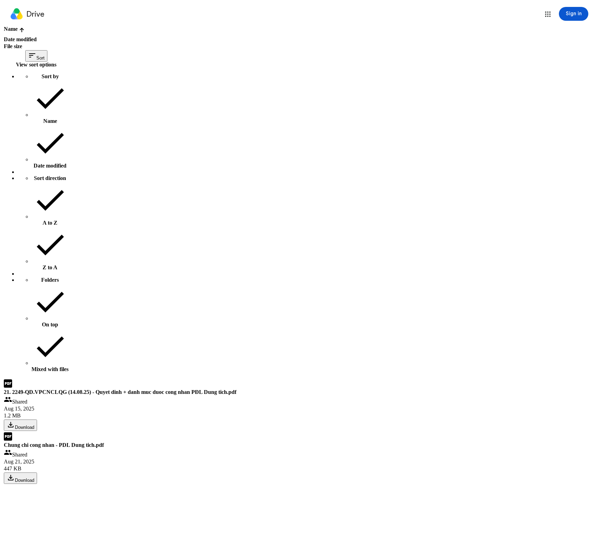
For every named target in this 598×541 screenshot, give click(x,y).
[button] (548, 14)
